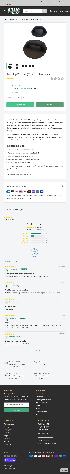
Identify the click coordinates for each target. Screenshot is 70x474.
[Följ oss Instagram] (8, 456)
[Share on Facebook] (52, 78)
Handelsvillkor (40, 394)
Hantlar (6, 442)
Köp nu (49, 105)
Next (63, 19)
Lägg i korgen (20, 105)
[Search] (44, 11)
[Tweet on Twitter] (59, 78)
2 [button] (34, 351)
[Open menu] (4, 11)
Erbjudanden (8, 444)
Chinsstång (7, 433)
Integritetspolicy (41, 411)
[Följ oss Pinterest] (12, 456)
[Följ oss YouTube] (15, 456)
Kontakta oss (40, 405)
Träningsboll (8, 427)
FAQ (37, 414)
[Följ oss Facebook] (5, 456)
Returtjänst (39, 397)
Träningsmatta (9, 424)
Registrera (16, 410)
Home (5, 19)
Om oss (38, 408)
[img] (9, 266)
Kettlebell (7, 439)
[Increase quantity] (23, 98)
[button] (8, 217)
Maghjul (6, 436)
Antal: (8, 98)
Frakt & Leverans (41, 403)
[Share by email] (62, 78)
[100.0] (34, 251)
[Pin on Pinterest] (55, 78)
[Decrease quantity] (14, 98)
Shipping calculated (25, 88)
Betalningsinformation (43, 400)
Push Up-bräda (13, 19)
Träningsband (8, 430)
